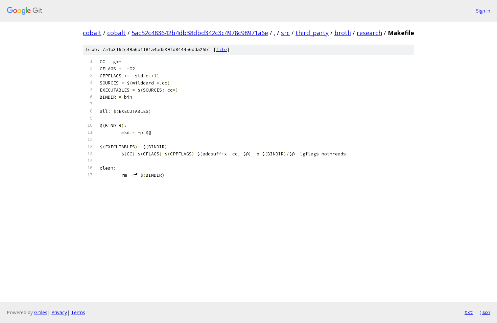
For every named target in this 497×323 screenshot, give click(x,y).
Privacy (59, 312)
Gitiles (40, 312)
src (285, 33)
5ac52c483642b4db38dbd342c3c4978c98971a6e (200, 33)
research (369, 33)
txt (469, 312)
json (484, 312)
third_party (312, 33)
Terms (78, 312)
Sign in (483, 10)
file (221, 49)
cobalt (92, 33)
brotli (342, 33)
